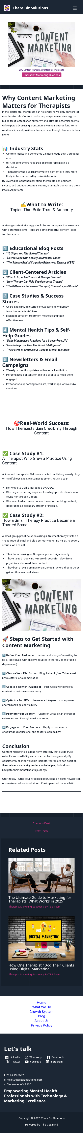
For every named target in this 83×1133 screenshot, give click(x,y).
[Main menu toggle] (75, 8)
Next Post (41, 830)
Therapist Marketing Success (41, 74)
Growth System (41, 1012)
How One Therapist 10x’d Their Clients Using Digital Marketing (41, 967)
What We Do (41, 1007)
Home (41, 1003)
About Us (41, 1021)
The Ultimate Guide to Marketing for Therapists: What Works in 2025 (39, 899)
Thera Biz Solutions (30, 7)
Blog (41, 1016)
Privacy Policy (41, 1025)
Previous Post (41, 823)
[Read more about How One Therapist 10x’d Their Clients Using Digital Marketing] (41, 938)
